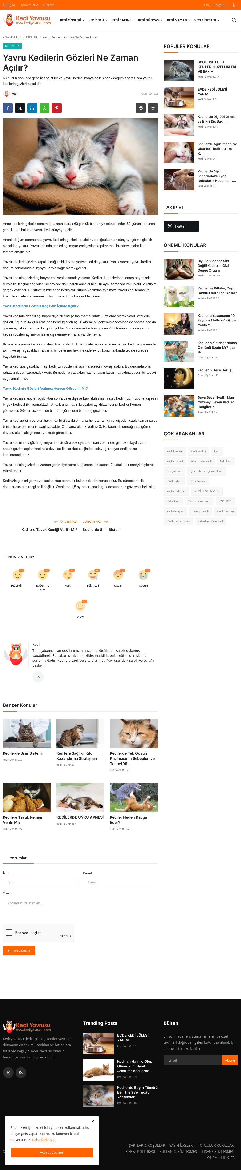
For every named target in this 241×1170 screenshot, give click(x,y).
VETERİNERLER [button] (205, 20)
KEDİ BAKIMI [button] (121, 20)
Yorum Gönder (19, 950)
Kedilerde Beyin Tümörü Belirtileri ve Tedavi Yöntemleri (137, 1092)
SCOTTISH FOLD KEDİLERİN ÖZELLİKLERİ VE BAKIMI (217, 66)
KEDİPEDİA (30, 37)
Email (87, 873)
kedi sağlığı (198, 451)
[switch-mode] (234, 5)
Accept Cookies (52, 1152)
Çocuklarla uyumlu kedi (206, 471)
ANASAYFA (10, 37)
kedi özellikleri (176, 491)
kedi (36, 644)
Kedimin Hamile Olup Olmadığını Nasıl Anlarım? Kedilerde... (134, 1066)
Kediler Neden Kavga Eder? (128, 820)
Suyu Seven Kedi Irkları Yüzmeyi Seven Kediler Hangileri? (216, 402)
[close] (92, 1121)
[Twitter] (8, 1072)
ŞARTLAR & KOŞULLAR (147, 1145)
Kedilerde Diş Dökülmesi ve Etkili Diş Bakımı (217, 119)
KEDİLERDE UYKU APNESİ (80, 817)
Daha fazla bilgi (44, 1140)
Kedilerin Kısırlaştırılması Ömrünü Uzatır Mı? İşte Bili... (218, 347)
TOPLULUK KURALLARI (216, 1145)
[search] (233, 20)
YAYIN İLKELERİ (181, 1145)
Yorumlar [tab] (18, 858)
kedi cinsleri (175, 461)
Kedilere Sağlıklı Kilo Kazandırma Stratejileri (76, 756)
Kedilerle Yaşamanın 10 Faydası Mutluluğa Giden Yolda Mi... (218, 320)
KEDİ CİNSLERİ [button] (70, 20)
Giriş (207, 5)
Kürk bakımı (198, 481)
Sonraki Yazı (92, 522)
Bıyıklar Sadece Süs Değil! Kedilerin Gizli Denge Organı (214, 265)
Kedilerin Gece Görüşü (216, 370)
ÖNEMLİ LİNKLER (221, 1157)
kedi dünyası (175, 511)
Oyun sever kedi (199, 501)
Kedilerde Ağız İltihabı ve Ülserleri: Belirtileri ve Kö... (217, 148)
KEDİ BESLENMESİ (207, 491)
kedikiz (202, 275)
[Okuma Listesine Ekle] (153, 108)
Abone (230, 1060)
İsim (6, 873)
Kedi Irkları (174, 481)
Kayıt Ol (221, 5)
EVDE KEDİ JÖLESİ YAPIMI (212, 91)
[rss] (21, 1072)
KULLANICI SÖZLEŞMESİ (178, 1151)
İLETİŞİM (9, 5)
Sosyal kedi (174, 471)
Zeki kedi (226, 461)
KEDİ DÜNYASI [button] (149, 20)
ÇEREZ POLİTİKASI (140, 1151)
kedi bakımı (175, 451)
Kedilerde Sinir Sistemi (102, 529)
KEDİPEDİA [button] (96, 20)
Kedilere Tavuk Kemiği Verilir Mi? (49, 529)
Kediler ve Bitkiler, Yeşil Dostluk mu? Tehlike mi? (217, 290)
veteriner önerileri (210, 521)
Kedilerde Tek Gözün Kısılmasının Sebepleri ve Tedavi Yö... (132, 758)
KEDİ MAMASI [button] (177, 20)
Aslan (201, 357)
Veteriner (173, 501)
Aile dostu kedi (201, 461)
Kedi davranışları (178, 521)
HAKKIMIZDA (29, 5)
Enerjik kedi (201, 511)
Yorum (8, 893)
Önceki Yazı (68, 522)
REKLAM (49, 5)
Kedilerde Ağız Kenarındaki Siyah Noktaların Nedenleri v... (217, 176)
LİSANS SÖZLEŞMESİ (218, 1151)
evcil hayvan (225, 511)
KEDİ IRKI (225, 501)
